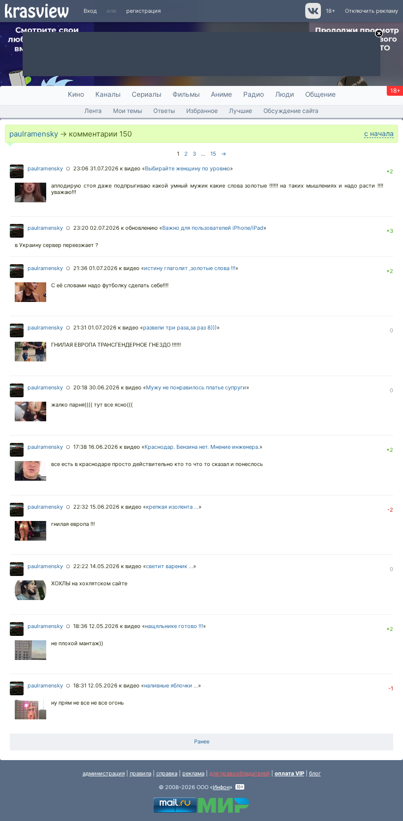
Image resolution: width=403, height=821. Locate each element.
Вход (90, 10)
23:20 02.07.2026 (96, 227)
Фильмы (186, 94)
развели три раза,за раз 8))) (180, 327)
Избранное (202, 110)
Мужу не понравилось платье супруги (196, 387)
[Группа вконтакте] (312, 16)
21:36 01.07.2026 (95, 268)
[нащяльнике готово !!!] (30, 651)
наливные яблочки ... (171, 685)
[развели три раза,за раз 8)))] (30, 352)
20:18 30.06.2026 (96, 387)
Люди (284, 94)
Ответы (164, 110)
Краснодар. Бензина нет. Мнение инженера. (201, 446)
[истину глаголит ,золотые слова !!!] (30, 293)
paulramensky (33, 133)
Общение (320, 94)
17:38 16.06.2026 (95, 446)
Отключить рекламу (371, 10)
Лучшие (240, 110)
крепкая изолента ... (172, 506)
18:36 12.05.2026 (95, 626)
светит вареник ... (169, 566)
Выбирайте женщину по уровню (187, 168)
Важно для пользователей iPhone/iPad (212, 227)
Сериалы (146, 94)
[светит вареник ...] (30, 591)
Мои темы (127, 110)
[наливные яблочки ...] (30, 710)
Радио (253, 94)
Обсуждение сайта (290, 110)
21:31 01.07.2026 (94, 327)
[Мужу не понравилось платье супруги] (30, 412)
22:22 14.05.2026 (96, 566)
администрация (104, 773)
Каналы (107, 94)
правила (140, 773)
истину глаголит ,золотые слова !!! (189, 268)
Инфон (221, 787)
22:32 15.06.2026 (96, 506)
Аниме (221, 94)
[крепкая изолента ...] (30, 532)
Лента (93, 110)
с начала (379, 133)
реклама (193, 773)
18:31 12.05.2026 (95, 685)
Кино (76, 94)
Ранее (201, 741)
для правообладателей (239, 773)
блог (315, 773)
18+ (330, 10)
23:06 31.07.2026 (95, 168)
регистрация (143, 10)
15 (213, 153)
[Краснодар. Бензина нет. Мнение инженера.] (30, 472)
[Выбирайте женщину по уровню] (30, 193)
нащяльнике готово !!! (174, 626)
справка (166, 773)
